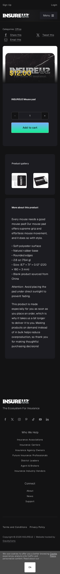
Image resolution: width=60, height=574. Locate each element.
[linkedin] (47, 419)
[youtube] (40, 419)
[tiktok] (33, 419)
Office (18, 29)
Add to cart (30, 127)
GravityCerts (9, 540)
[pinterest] (26, 419)
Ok (30, 567)
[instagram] (19, 419)
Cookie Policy (53, 555)
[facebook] (5, 419)
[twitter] (12, 419)
